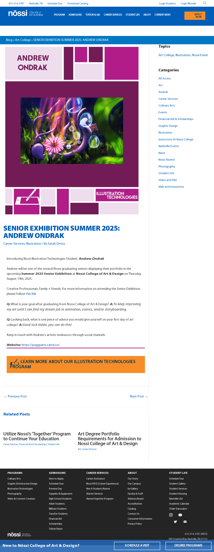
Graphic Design (168, 126)
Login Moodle (188, 3)
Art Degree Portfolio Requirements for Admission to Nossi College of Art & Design (109, 439)
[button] (137, 546)
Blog (9, 40)
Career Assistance (95, 479)
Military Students (58, 509)
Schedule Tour (55, 3)
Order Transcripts (178, 509)
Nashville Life (176, 499)
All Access (164, 78)
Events (162, 112)
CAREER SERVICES (113, 15)
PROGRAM (59, 15)
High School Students (60, 499)
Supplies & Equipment (60, 494)
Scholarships (55, 524)
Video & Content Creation (21, 499)
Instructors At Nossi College (175, 139)
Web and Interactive (171, 187)
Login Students (167, 3)
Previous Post (15, 396)
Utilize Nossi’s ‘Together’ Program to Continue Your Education (37, 436)
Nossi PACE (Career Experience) (102, 484)
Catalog (132, 509)
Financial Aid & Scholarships (33, 444)
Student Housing (178, 494)
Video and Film (167, 180)
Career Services (14, 244)
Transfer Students (58, 514)
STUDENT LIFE (133, 15)
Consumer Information (140, 519)
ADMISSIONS (75, 15)
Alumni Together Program (99, 499)
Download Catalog (77, 3)
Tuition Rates (56, 529)
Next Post (139, 396)
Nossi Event (200, 55)
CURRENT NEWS (162, 15)
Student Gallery (177, 484)
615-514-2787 (16, 3)
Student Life (54, 444)
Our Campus (134, 484)
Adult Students (57, 504)
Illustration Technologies (20, 489)
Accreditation (135, 504)
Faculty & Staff (135, 494)
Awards (163, 92)
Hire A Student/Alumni (98, 489)
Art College (23, 40)
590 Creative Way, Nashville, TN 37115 (188, 539)
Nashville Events (168, 146)
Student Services (178, 489)
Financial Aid (55, 519)
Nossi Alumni (166, 159)
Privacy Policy (135, 524)
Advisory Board (135, 499)
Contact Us (133, 514)
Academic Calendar (179, 504)
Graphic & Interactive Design (22, 484)
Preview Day (55, 489)
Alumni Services (94, 494)
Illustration (33, 244)
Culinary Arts (166, 105)
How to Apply (56, 479)
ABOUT (147, 15)
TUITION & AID (93, 15)
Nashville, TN (36, 3)
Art (79, 449)
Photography (166, 166)
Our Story (133, 479)
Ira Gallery (133, 489)
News (161, 153)
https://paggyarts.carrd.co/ (41, 345)
